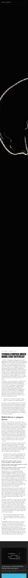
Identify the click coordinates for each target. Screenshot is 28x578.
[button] (25, 2)
